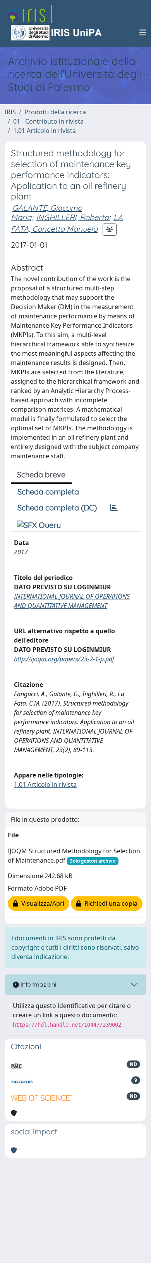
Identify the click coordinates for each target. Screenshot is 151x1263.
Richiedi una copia (109, 903)
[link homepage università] (57, 32)
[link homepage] (28, 14)
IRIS (10, 112)
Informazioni (37, 984)
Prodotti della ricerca (55, 112)
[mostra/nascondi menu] (142, 33)
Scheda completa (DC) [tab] (57, 507)
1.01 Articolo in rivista (44, 130)
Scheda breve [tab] (41, 474)
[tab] (113, 508)
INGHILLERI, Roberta (72, 217)
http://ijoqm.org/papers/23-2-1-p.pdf (64, 659)
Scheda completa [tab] (48, 491)
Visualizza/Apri (41, 903)
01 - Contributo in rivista (48, 121)
